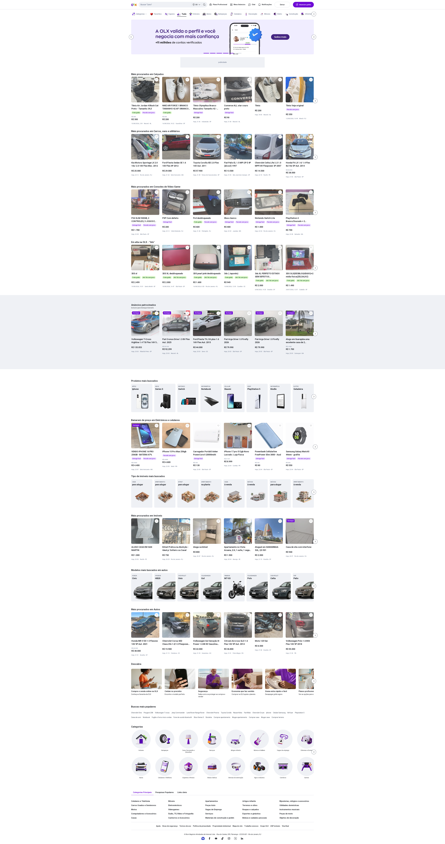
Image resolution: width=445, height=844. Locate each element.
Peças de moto (286, 814)
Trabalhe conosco (251, 826)
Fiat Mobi (247, 713)
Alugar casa (265, 717)
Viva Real (285, 826)
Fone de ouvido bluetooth (182, 717)
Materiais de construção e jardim (219, 818)
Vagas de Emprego (213, 809)
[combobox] (173, 4)
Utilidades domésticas (289, 805)
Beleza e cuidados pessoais (254, 818)
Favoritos (158, 14)
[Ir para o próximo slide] (315, 101)
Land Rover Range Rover (196, 713)
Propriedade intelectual (222, 826)
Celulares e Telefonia (140, 801)
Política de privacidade (202, 826)
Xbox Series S (199, 717)
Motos (134, 809)
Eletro (279, 14)
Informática (309, 14)
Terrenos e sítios (249, 805)
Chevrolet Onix (136, 713)
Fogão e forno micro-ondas (162, 717)
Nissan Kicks (237, 713)
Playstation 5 (299, 713)
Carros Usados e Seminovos (143, 805)
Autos (209, 14)
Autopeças (222, 14)
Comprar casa (254, 717)
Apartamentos (211, 801)
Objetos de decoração (289, 818)
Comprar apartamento (222, 717)
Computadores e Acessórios (143, 814)
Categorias (140, 14)
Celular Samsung (279, 713)
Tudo (184, 14)
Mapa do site (237, 826)
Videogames (173, 809)
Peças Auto (210, 805)
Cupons (171, 14)
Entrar (282, 5)
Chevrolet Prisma (212, 713)
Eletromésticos (175, 805)
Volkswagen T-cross (162, 713)
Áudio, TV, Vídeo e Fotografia (180, 814)
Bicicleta (209, 717)
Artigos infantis (249, 801)
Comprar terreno (278, 717)
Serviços (209, 814)
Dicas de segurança (170, 826)
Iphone (268, 713)
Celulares (238, 14)
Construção (293, 14)
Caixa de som (136, 717)
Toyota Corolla (226, 713)
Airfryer (290, 713)
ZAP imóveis (275, 826)
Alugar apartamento (239, 717)
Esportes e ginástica (251, 814)
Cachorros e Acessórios (179, 818)
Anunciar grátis (305, 5)
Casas (134, 818)
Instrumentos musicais (289, 809)
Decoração (252, 14)
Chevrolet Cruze (258, 713)
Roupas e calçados (250, 809)
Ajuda (158, 826)
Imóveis (196, 14)
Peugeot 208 (148, 713)
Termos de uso (185, 826)
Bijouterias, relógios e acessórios (294, 801)
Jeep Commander (178, 713)
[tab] (142, 792)
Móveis (267, 14)
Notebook (146, 717)
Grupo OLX (264, 826)
